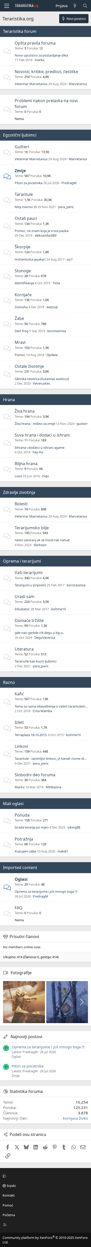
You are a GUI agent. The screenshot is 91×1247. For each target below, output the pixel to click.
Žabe (19, 318)
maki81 (62, 851)
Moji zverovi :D (26, 207)
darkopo (40, 545)
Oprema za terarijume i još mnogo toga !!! (46, 891)
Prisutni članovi (24, 936)
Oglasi (21, 879)
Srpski (11, 1185)
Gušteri (22, 147)
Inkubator (22, 609)
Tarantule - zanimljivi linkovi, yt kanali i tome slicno (52, 758)
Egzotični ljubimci (19, 135)
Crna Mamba (42, 711)
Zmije (20, 170)
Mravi (20, 342)
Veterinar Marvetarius (31, 84)
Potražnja (24, 839)
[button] (45, 1176)
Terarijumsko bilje (32, 528)
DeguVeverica (44, 637)
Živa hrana (25, 411)
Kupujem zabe (25, 851)
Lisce (18, 476)
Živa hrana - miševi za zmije (35, 423)
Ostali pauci (26, 218)
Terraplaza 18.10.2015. (31, 735)
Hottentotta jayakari (30, 259)
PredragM (69, 183)
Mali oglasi (13, 803)
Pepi (45, 476)
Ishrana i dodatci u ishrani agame (39, 447)
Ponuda (22, 815)
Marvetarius (78, 84)
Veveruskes (41, 383)
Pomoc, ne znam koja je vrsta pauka (42, 230)
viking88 (73, 827)
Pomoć (8, 1205)
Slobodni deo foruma (35, 775)
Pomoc (20, 355)
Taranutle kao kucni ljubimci (35, 661)
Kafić (19, 694)
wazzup (52, 307)
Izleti (19, 722)
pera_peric (66, 207)
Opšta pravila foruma (35, 43)
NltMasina (53, 787)
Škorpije (22, 247)
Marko (20, 787)
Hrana (9, 399)
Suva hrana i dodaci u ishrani (42, 435)
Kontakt (9, 1195)
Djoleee (52, 355)
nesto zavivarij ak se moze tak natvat (42, 540)
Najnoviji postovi (26, 1036)
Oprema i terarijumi (22, 561)
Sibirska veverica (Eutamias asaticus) (42, 378)
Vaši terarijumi (28, 572)
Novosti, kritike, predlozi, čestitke (46, 71)
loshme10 (58, 609)
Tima (56, 283)
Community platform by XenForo (45, 1239)
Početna (9, 1215)
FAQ (18, 908)
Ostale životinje (29, 366)
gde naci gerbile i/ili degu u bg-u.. (39, 632)
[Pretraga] (85, 6)
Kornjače (23, 294)
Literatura (24, 649)
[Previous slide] (10, 1002)
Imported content (20, 867)
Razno (9, 682)
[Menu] (6, 6)
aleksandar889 (45, 235)
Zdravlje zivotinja (19, 492)
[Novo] (75, 6)
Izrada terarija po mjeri (32, 827)
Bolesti (21, 504)
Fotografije (21, 972)
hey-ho (38, 452)
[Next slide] (81, 1002)
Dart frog (21, 331)
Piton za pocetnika (28, 183)
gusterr (82, 423)
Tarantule (24, 194)
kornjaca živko (75, 1118)
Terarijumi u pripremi (30, 585)
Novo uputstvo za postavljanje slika (41, 55)
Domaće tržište (29, 620)
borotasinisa (56, 331)
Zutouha (21, 307)
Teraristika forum (19, 31)
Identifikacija (24, 283)
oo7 (70, 259)
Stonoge (23, 271)
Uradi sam (24, 596)
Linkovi (21, 746)
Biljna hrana (26, 463)
